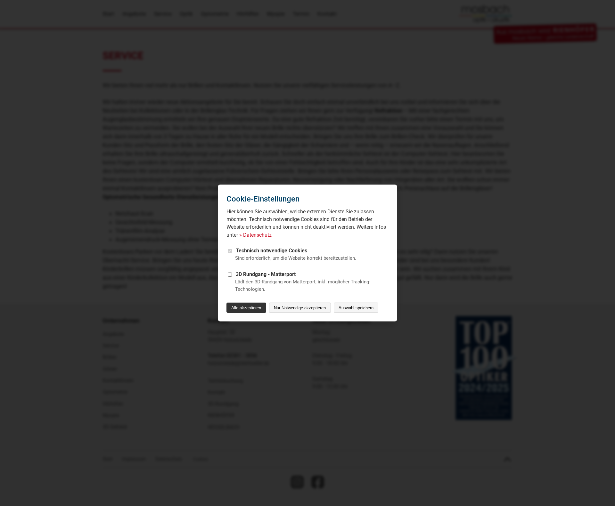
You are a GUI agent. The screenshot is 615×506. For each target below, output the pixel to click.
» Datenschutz (255, 235)
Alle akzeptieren (246, 307)
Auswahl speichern (356, 307)
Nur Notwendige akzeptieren (300, 307)
